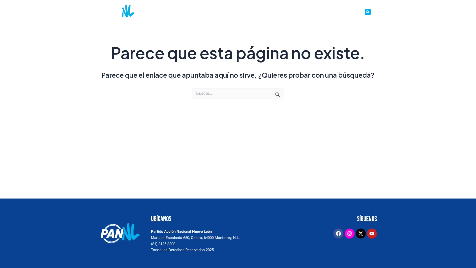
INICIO (179, 12)
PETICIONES (251, 12)
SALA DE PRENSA (225, 12)
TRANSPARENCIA (350, 12)
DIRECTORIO (323, 12)
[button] (368, 12)
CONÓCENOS (198, 12)
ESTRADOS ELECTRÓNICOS (284, 12)
